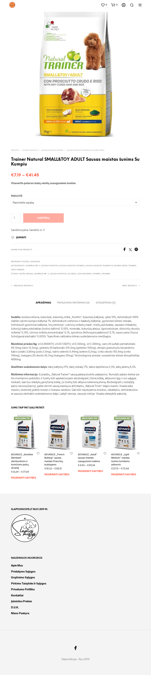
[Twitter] (131, 250)
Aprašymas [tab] (43, 303)
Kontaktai (17, 595)
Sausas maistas (30, 150)
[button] (104, 5)
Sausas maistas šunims (52, 150)
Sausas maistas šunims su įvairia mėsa (85, 150)
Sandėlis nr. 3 (33, 266)
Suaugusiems (85, 274)
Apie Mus (17, 565)
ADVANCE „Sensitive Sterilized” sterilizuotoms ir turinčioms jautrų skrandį (22, 461)
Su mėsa (72, 274)
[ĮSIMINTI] (38, 453)
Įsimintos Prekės (21, 601)
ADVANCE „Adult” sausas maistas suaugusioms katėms (89, 457)
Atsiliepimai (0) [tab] (105, 303)
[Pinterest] (137, 250)
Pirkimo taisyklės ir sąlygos (28, 583)
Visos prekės (17, 270)
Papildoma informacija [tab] (73, 303)
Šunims (132, 266)
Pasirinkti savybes (23, 478)
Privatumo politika (23, 589)
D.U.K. (15, 607)
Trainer (105, 274)
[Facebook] (126, 250)
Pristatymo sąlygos (23, 571)
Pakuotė (16, 196)
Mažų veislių (26, 274)
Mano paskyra (20, 613)
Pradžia (15, 150)
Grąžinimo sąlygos (23, 577)
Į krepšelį (43, 218)
